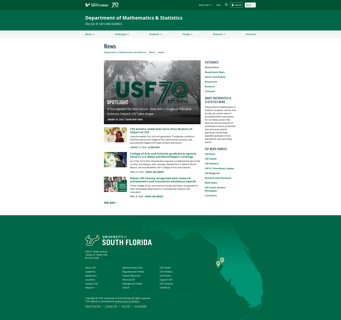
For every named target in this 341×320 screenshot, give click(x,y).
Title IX (125, 287)
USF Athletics (212, 163)
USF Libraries (166, 283)
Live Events (211, 195)
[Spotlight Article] (152, 92)
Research (210, 86)
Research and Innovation (218, 178)
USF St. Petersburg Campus (219, 168)
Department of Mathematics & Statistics (133, 18)
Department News (134, 119)
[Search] (226, 4)
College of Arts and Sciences (103, 24)
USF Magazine (212, 173)
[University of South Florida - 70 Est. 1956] (102, 5)
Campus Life (91, 283)
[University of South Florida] (118, 240)
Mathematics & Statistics (127, 301)
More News (110, 202)
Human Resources (131, 275)
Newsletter (211, 81)
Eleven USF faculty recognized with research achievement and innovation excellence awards (163, 179)
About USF (90, 267)
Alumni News (154, 147)
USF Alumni (165, 275)
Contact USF (111, 306)
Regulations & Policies (133, 271)
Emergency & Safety (132, 283)
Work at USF (128, 279)
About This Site (93, 306)
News (152, 52)
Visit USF (125, 306)
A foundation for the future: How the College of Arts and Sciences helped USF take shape (149, 111)
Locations (90, 279)
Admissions (91, 275)
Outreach (251, 34)
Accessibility (140, 306)
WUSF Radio (211, 182)
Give (218, 5)
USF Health (211, 158)
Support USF (166, 279)
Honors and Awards (154, 171)
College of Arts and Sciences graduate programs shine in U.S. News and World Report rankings (163, 155)
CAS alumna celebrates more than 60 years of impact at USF (161, 130)
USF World (165, 287)
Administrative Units (132, 267)
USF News (210, 154)
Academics (90, 271)
